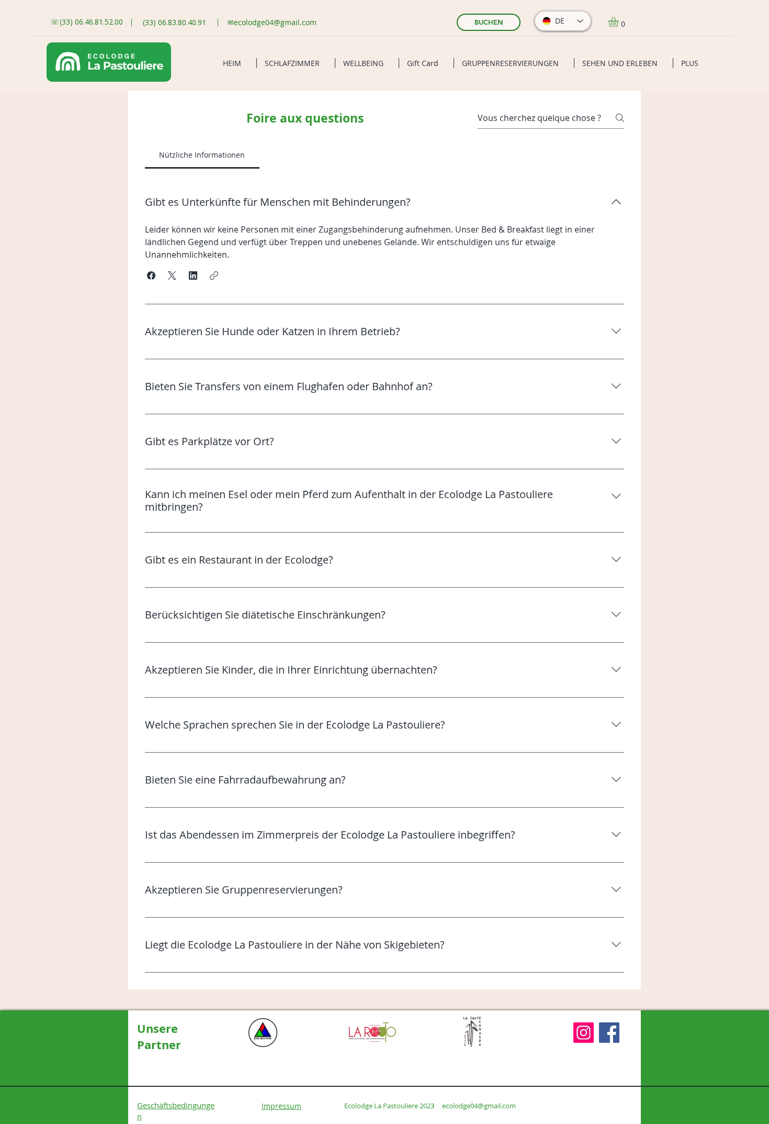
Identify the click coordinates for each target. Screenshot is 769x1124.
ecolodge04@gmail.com (275, 22)
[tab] (202, 155)
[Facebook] (609, 1032)
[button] (619, 22)
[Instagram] (583, 1032)
